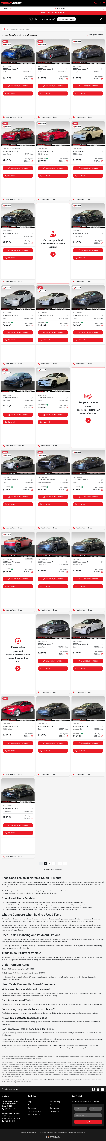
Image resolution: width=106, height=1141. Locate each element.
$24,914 (7, 735)
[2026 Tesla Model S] (88, 462)
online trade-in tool (13, 957)
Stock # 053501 (7, 395)
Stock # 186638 (77, 641)
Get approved (54, 1108)
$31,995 (7, 406)
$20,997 (42, 570)
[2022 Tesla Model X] (88, 297)
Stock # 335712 (7, 66)
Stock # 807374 (77, 559)
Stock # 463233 (42, 313)
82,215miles (28, 318)
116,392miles (28, 72)
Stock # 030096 (42, 559)
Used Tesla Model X (12, 909)
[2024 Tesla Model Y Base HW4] (18, 379)
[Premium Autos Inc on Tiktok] (102, 1089)
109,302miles (43, 154)
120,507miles (63, 729)
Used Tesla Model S (12, 907)
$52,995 (7, 242)
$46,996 (77, 242)
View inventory (55, 1102)
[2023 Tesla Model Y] (88, 133)
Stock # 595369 (7, 806)
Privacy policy (54, 1111)
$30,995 (77, 160)
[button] (96, 3)
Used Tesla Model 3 (12, 902)
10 (60, 863)
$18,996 (42, 78)
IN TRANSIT (29, 559)
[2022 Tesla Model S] (53, 297)
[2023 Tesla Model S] (53, 133)
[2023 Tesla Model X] (88, 215)
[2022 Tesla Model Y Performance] (18, 51)
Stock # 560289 (77, 477)
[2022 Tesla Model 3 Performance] (53, 51)
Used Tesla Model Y (12, 905)
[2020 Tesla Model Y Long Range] (53, 544)
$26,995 (7, 160)
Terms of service (34, 1114)
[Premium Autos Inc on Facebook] (92, 1089)
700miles (99, 483)
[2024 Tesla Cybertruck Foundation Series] (53, 462)
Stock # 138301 (42, 66)
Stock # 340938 (77, 313)
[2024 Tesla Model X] (53, 379)
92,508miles (98, 729)
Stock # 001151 (42, 477)
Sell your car (32, 1108)
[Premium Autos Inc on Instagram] (97, 1089)
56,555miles (28, 236)
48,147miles (28, 154)
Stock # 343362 (7, 231)
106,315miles (98, 647)
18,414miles (28, 400)
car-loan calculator (49, 946)
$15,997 (77, 570)
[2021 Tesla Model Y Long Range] (88, 51)
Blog (29, 1102)
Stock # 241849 (42, 723)
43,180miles (7, 729)
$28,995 (7, 817)
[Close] (101, 19)
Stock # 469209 (7, 477)
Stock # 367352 (77, 231)
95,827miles (63, 565)
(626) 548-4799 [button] (10, 1121)
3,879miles (29, 483)
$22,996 (42, 653)
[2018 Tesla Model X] (18, 708)
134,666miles (98, 72)
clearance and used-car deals (47, 893)
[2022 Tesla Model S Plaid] (18, 297)
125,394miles (63, 72)
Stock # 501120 (42, 148)
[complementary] (100, 1135)
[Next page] (65, 863)
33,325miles (63, 483)
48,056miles (63, 318)
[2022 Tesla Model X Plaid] (18, 215)
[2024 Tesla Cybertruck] (18, 544)
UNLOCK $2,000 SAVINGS (19, 86)
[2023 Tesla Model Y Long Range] (53, 626)
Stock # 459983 (7, 313)
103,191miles (63, 647)
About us (31, 1105)
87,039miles (77, 236)
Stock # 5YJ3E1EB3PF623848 (11, 148)
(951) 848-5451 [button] (10, 1109)
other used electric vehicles (21, 893)
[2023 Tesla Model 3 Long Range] (18, 133)
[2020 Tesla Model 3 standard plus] (88, 708)
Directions (53, 1105)
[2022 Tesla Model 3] (88, 626)
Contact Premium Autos (32, 977)
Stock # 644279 (77, 723)
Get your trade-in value (66, 19)
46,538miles (7, 565)
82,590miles (98, 318)
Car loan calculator (34, 1111)
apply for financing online (16, 946)
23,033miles (63, 400)
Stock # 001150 (7, 559)
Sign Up (88, 1122)
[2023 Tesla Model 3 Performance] (18, 790)
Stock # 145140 (77, 148)
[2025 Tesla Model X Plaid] (18, 462)
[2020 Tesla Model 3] (88, 544)
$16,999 (42, 735)
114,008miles (78, 565)
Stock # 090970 (7, 723)
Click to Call (11, 93)
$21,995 (7, 78)
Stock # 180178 (77, 66)
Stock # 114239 (42, 641)
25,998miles (77, 154)
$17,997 (77, 653)
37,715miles (28, 811)
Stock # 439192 (42, 395)
